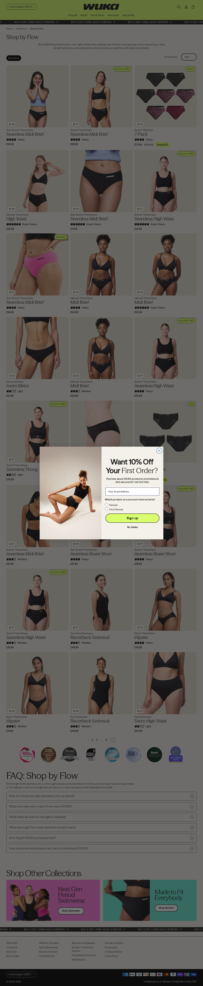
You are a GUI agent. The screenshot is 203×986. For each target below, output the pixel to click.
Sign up (132, 518)
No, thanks (132, 527)
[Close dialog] (159, 450)
